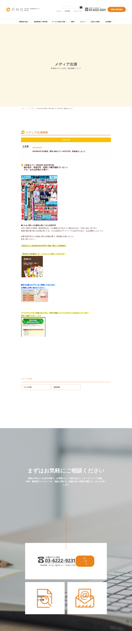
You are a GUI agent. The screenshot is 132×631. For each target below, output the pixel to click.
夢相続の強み (23, 22)
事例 (72, 22)
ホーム (59, 11)
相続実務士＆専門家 (40, 22)
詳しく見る (85, 561)
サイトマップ (78, 11)
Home (22, 108)
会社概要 (108, 22)
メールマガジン (87, 598)
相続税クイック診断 (44, 598)
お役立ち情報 (95, 22)
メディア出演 (30, 108)
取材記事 (57, 387)
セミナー (83, 22)
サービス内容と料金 (58, 22)
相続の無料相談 (116, 9)
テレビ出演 (27, 387)
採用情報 (67, 11)
